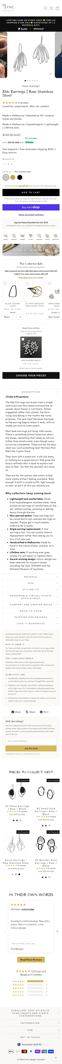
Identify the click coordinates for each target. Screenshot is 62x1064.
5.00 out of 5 (38, 971)
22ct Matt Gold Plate (13, 177)
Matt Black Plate (20, 177)
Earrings (34, 86)
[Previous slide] (4, 931)
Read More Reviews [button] (31, 959)
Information (30, 1023)
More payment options (31, 214)
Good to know (31, 611)
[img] (18, 904)
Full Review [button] (17, 948)
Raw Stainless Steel (6, 177)
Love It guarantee (31, 623)
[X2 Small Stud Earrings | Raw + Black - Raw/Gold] (49, 825)
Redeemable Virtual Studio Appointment (31, 597)
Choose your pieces (31, 375)
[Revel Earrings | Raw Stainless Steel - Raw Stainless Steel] (13, 874)
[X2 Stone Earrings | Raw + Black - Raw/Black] (14, 820)
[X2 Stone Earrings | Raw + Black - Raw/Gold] (20, 820)
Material (31, 577)
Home (25, 86)
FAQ (30, 1030)
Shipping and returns (31, 617)
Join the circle (31, 748)
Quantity (8, 159)
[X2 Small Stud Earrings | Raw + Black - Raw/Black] (43, 825)
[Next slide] (57, 931)
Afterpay (29, 142)
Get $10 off (23, 186)
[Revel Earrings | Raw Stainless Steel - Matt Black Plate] (19, 874)
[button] (10, 102)
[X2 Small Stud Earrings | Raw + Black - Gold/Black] (46, 825)
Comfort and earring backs (31, 604)
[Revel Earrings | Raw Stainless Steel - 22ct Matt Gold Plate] (16, 874)
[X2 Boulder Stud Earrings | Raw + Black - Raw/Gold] (49, 877)
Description (31, 392)
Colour (16, 171)
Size (31, 583)
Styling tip (31, 589)
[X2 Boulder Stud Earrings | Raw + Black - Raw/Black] (43, 877)
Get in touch (30, 1037)
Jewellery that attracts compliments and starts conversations (30, 1013)
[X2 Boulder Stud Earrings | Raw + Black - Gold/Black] (46, 877)
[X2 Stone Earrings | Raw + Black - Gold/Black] (17, 820)
